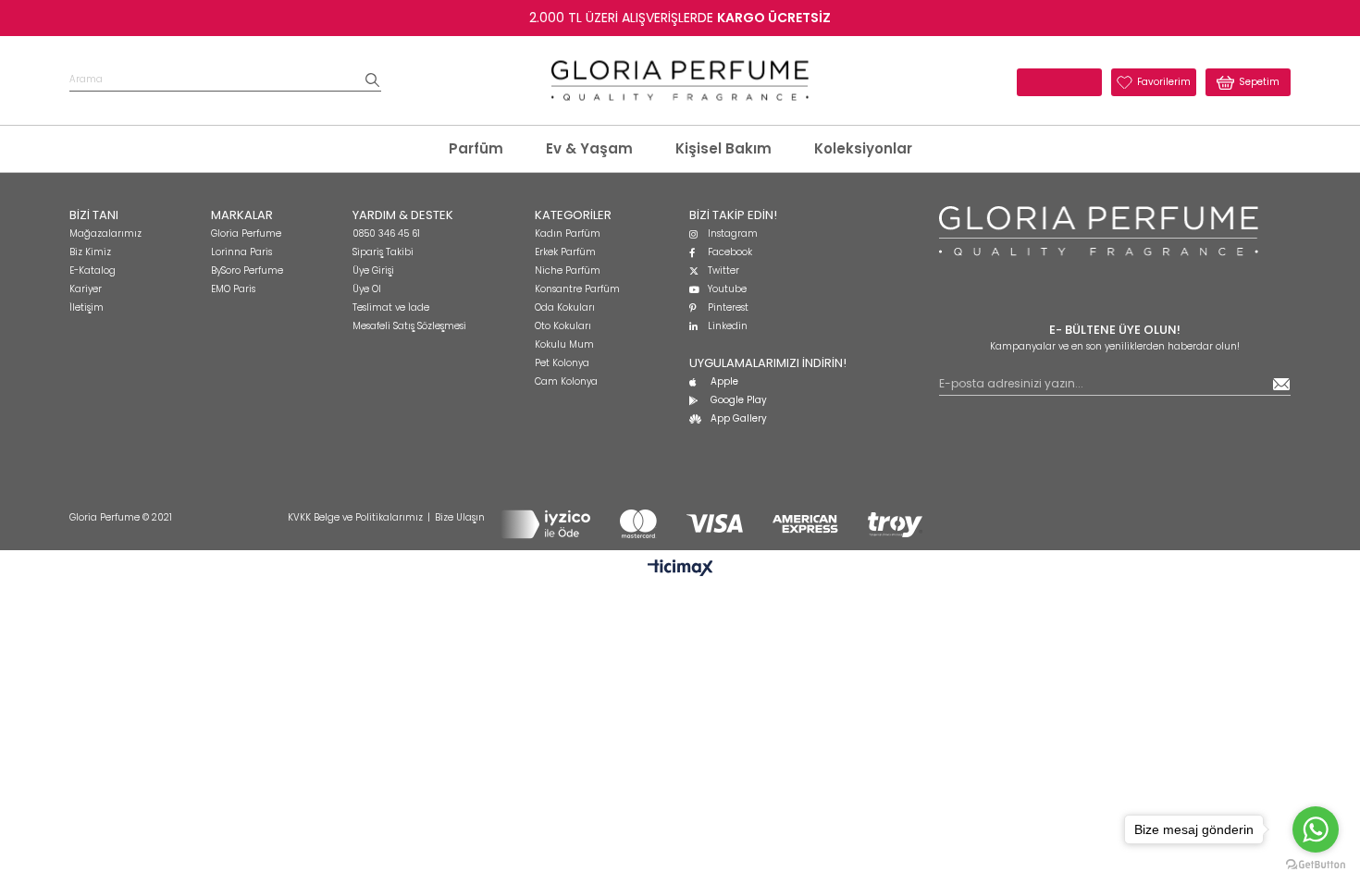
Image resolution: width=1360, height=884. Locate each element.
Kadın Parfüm (567, 233)
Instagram (733, 233)
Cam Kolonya (566, 381)
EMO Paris (233, 289)
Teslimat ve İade (390, 307)
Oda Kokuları (565, 307)
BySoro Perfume (247, 270)
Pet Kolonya (562, 363)
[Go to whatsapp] (1315, 829)
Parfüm (476, 148)
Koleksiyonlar (863, 148)
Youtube (727, 289)
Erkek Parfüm (565, 252)
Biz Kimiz (90, 252)
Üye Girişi (373, 270)
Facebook (730, 252)
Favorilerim (1164, 82)
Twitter (723, 270)
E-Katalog (92, 270)
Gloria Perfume (246, 233)
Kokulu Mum (564, 344)
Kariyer (85, 289)
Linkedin (728, 326)
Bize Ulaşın (460, 517)
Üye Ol (366, 289)
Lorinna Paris (241, 252)
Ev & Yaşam (589, 148)
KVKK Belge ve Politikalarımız (355, 517)
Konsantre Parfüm (577, 289)
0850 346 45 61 (386, 233)
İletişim (86, 307)
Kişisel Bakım (723, 148)
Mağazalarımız (105, 233)
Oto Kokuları (563, 326)
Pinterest (728, 307)
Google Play (739, 400)
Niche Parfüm (567, 270)
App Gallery (739, 418)
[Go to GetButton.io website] (1315, 865)
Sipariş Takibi (383, 252)
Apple (724, 381)
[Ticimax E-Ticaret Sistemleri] (680, 569)
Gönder (1281, 384)
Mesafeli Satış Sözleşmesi (409, 326)
